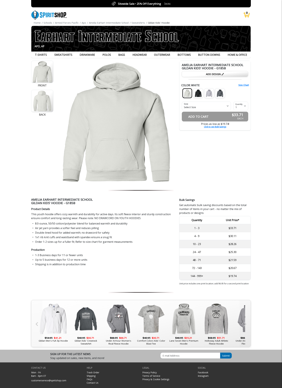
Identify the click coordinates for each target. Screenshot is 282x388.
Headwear (140, 55)
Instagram (203, 375)
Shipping (91, 375)
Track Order (93, 372)
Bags (121, 55)
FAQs (89, 379)
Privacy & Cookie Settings (155, 379)
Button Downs (209, 55)
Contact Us (92, 382)
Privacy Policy (149, 372)
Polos (106, 55)
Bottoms (184, 55)
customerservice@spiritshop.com (48, 380)
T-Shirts (41, 55)
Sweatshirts (63, 55)
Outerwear (162, 55)
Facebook (203, 372)
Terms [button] (167, 3)
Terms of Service (151, 375)
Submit (226, 355)
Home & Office (237, 55)
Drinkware (87, 55)
